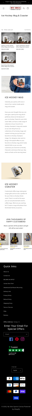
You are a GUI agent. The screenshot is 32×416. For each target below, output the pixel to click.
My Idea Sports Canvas (15, 406)
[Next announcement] (29, 2)
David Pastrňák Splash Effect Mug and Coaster (7, 65)
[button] (4, 8)
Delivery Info (7, 291)
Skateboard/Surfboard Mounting (13, 287)
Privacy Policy (7, 295)
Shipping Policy (8, 303)
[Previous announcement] (3, 2)
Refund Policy (7, 299)
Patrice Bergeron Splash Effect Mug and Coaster (22, 46)
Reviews (6, 315)
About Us (6, 271)
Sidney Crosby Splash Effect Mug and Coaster (7, 46)
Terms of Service (8, 307)
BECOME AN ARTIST (9, 279)
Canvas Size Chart (9, 283)
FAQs (5, 311)
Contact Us (7, 275)
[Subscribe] (26, 334)
